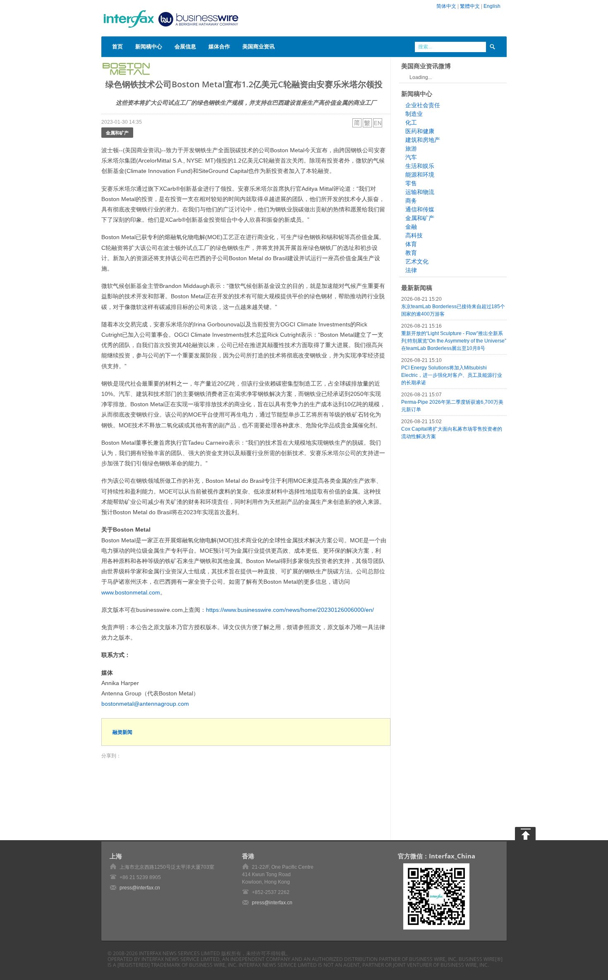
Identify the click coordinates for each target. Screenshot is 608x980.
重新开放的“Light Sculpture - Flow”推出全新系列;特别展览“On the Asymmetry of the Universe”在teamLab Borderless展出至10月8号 (453, 341)
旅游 (411, 148)
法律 (411, 270)
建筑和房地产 (422, 140)
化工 (411, 122)
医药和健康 (419, 131)
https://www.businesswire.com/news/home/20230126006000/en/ (290, 609)
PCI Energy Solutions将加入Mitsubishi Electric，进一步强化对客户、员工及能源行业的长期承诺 (451, 375)
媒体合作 (219, 46)
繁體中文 (470, 6)
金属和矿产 (117, 132)
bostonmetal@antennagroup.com (145, 703)
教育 (411, 252)
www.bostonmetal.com (130, 592)
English (492, 6)
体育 (411, 244)
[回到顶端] (525, 833)
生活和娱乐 (419, 166)
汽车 (411, 157)
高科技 (414, 235)
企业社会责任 (422, 105)
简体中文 (446, 6)
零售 (411, 183)
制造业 (414, 113)
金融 (411, 226)
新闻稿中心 (148, 46)
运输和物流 (419, 192)
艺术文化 (416, 261)
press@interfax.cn (140, 888)
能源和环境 (419, 174)
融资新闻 (122, 732)
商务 (411, 200)
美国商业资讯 (258, 46)
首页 (117, 46)
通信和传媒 (419, 209)
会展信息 (185, 46)
